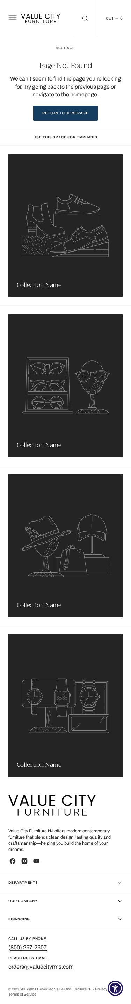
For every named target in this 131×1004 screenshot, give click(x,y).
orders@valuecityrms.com (41, 967)
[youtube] (36, 861)
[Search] (85, 18)
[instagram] (24, 861)
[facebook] (12, 861)
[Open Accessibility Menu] (115, 988)
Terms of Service (22, 994)
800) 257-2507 (28, 947)
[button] (11, 18)
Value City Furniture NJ (73, 989)
